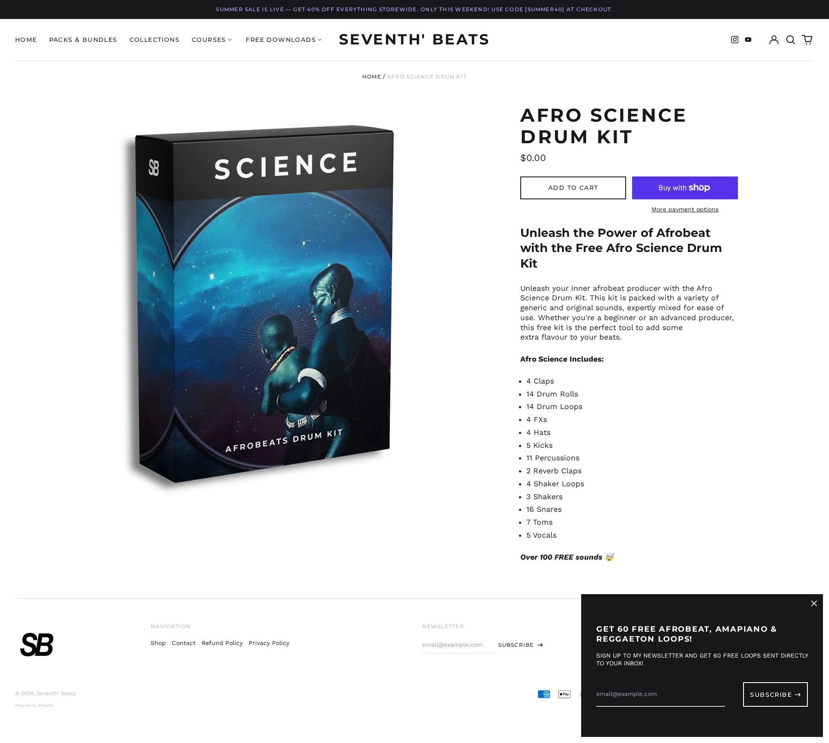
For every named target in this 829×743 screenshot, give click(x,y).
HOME (26, 40)
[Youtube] (748, 40)
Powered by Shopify (34, 705)
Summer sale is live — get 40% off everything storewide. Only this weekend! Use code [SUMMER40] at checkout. (414, 9)
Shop (158, 642)
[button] (790, 40)
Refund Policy (222, 642)
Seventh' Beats (414, 39)
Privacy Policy (269, 642)
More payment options (685, 209)
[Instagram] (735, 40)
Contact (184, 642)
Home (371, 76)
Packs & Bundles (83, 40)
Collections (155, 40)
